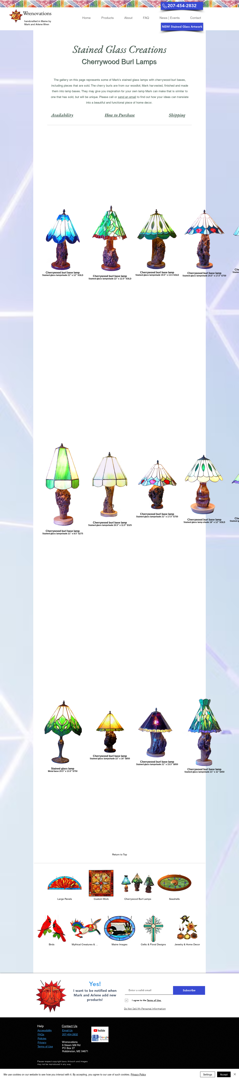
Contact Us (69, 1026)
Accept (224, 1074)
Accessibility (44, 1030)
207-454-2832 (70, 1034)
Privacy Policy (138, 1074)
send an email (127, 97)
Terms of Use (45, 1046)
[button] (182, 27)
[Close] (235, 1074)
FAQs (41, 1034)
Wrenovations (37, 13)
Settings (207, 1074)
